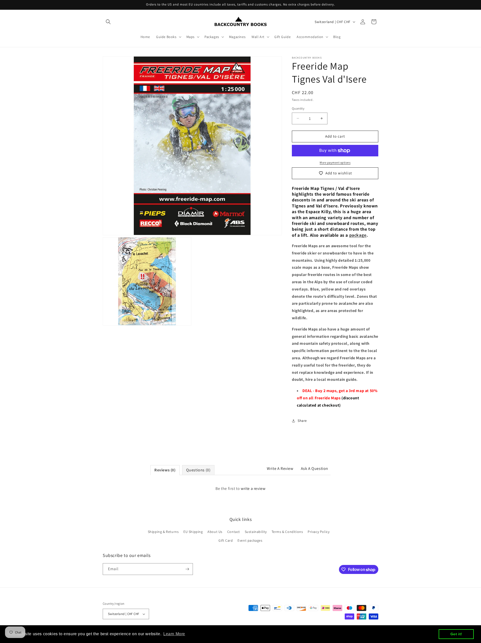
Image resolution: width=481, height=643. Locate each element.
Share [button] (302, 420)
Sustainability (256, 531)
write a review (253, 488)
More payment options (335, 162)
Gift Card (225, 540)
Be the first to (240, 488)
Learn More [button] (174, 634)
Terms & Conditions (287, 531)
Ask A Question (314, 468)
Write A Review (280, 468)
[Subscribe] (187, 569)
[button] (108, 21)
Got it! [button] (456, 634)
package (358, 235)
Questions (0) (198, 470)
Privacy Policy (318, 531)
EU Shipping (193, 531)
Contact (233, 531)
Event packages (249, 540)
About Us (214, 531)
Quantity (298, 108)
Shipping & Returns (163, 531)
